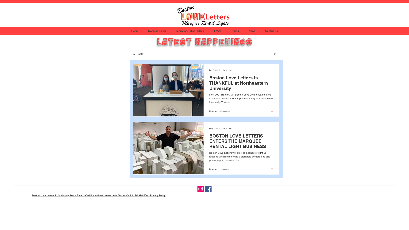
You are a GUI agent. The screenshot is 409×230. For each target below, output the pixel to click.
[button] (275, 54)
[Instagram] (200, 189)
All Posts (138, 53)
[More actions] (273, 70)
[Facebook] (208, 189)
